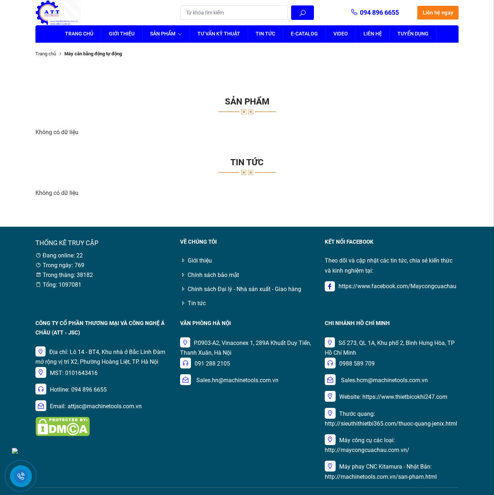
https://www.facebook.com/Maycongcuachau (397, 286)
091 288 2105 (212, 363)
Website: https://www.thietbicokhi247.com (393, 396)
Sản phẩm (163, 34)
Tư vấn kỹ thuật (218, 34)
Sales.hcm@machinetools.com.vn (384, 380)
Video (340, 34)
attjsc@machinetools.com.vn (105, 406)
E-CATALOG (304, 34)
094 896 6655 (379, 12)
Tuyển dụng (413, 34)
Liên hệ (372, 34)
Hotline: (59, 389)
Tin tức (265, 34)
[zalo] (15, 450)
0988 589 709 (357, 363)
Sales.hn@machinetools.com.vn (237, 380)
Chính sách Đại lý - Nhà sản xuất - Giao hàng (244, 289)
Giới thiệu (122, 34)
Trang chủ (79, 34)
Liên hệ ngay (438, 12)
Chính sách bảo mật (213, 275)
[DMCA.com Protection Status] (62, 426)
